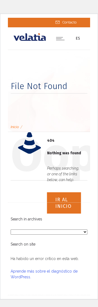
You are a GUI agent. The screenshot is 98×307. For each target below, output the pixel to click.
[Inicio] (29, 40)
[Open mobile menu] (61, 38)
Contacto (69, 22)
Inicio (15, 127)
